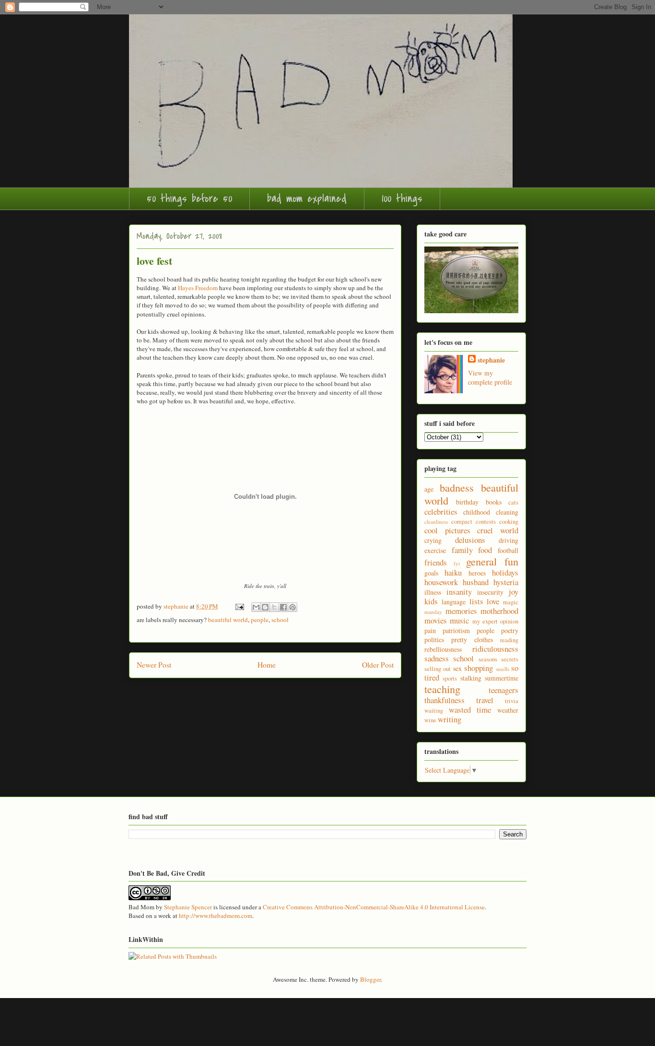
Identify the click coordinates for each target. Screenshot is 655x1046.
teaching (442, 689)
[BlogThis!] (265, 607)
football (508, 550)
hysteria (505, 582)
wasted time (470, 709)
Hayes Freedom (198, 287)
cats (513, 502)
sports (450, 678)
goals (431, 572)
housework (441, 582)
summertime (501, 677)
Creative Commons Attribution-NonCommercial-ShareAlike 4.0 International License (374, 907)
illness (432, 592)
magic (510, 602)
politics (434, 639)
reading (509, 640)
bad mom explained (307, 198)
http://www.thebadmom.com (215, 915)
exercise (435, 550)
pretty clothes (472, 639)
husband (476, 582)
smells (502, 668)
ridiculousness (495, 648)
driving (508, 540)
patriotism (456, 630)
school (280, 619)
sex (457, 668)
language (454, 601)
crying (433, 540)
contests (486, 521)
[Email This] (256, 607)
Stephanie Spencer (188, 907)
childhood (476, 512)
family (462, 549)
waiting (433, 710)
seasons (488, 659)
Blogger (370, 979)
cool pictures (447, 530)
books (494, 501)
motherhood (499, 610)
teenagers (503, 689)
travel (484, 699)
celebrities (440, 511)
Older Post (378, 665)
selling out (437, 669)
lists (476, 601)
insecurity (490, 592)
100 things (402, 198)
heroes (477, 572)
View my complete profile (490, 377)
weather (507, 710)
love (493, 601)
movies (435, 620)
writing (449, 719)
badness (457, 487)
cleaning (507, 512)
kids (431, 601)
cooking (508, 521)
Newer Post (154, 665)
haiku (453, 572)
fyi (457, 563)
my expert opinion (495, 621)
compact (461, 521)
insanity (459, 591)
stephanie (491, 360)
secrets (509, 659)
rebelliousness (443, 649)
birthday (467, 501)
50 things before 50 (189, 198)
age (428, 489)
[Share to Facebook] (283, 607)
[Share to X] (274, 607)
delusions (470, 539)
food (485, 549)
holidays (505, 572)
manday (433, 611)
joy (513, 591)
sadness (436, 658)
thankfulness (444, 699)
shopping (478, 667)
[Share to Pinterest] (292, 607)
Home (266, 665)
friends (435, 562)
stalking (470, 677)
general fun (492, 561)
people (260, 619)
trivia (511, 701)
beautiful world (228, 619)
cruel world (497, 530)
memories (461, 610)
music (459, 620)
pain (430, 630)
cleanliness (436, 521)
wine (430, 720)
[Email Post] (239, 606)
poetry (509, 630)
